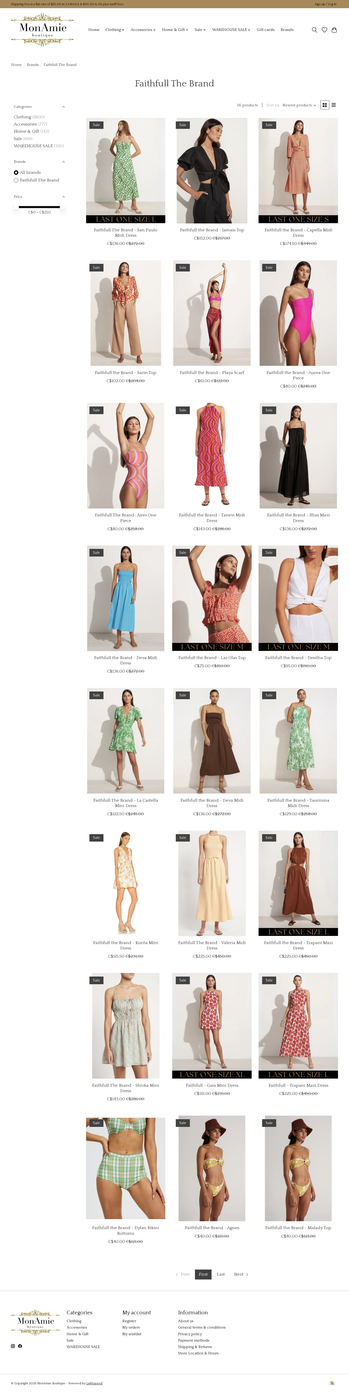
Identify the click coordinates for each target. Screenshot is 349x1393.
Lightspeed (94, 1383)
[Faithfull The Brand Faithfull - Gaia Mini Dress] (211, 1026)
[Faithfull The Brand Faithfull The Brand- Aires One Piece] (125, 455)
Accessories (25, 124)
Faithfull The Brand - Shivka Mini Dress (125, 1088)
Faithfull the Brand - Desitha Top (298, 657)
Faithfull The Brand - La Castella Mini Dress (125, 803)
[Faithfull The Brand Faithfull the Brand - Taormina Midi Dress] (298, 741)
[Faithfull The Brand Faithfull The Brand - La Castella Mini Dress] (125, 741)
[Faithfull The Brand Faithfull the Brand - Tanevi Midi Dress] (211, 455)
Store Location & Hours (198, 1353)
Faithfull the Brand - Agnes (212, 1227)
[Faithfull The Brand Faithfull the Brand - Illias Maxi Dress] (298, 455)
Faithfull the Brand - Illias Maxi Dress (298, 518)
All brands (30, 172)
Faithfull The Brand (39, 180)
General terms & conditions (202, 1328)
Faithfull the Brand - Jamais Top (212, 230)
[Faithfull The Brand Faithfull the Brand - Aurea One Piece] (298, 313)
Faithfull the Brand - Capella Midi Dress (298, 233)
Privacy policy (190, 1334)
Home (93, 30)
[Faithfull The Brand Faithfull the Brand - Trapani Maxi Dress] (298, 883)
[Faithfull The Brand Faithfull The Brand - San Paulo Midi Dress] (125, 170)
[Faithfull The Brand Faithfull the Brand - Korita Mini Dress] (125, 883)
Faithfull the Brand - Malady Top (298, 1227)
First (203, 1274)
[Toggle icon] (314, 30)
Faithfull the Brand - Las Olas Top (212, 657)
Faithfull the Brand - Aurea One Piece (298, 375)
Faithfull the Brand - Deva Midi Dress (125, 660)
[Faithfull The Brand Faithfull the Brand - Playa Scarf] (211, 313)
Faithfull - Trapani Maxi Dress (298, 1085)
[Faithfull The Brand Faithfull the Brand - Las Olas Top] (211, 598)
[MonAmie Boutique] (42, 30)
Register (129, 1321)
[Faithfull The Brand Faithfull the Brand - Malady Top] (298, 1168)
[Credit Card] (332, 1383)
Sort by (272, 105)
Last (221, 1274)
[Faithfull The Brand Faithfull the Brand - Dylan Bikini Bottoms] (125, 1168)
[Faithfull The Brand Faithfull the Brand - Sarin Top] (125, 313)
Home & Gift (26, 131)
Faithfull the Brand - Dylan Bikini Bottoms (125, 1230)
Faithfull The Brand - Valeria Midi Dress (212, 945)
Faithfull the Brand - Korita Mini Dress (125, 945)
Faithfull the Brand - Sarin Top (125, 372)
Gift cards (266, 30)
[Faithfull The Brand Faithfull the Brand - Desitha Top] (298, 598)
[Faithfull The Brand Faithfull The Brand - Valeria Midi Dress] (211, 883)
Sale (18, 138)
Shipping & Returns (195, 1347)
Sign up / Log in (325, 4)
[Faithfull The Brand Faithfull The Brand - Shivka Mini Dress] (125, 1026)
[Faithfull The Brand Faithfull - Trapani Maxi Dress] (298, 1026)
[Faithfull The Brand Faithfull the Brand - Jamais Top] (211, 170)
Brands (287, 30)
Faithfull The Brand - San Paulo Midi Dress (125, 233)
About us (185, 1321)
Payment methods (193, 1341)
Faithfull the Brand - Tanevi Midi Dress (212, 518)
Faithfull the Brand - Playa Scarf (212, 372)
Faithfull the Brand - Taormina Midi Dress (298, 803)
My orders (131, 1328)
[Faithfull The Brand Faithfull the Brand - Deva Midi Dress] (125, 598)
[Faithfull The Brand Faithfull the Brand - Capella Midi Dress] (298, 170)
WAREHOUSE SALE (33, 146)
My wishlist (131, 1334)
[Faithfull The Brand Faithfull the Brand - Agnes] (211, 1168)
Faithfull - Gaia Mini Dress (212, 1085)
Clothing (22, 117)
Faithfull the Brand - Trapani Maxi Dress (298, 945)
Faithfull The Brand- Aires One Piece (125, 518)
